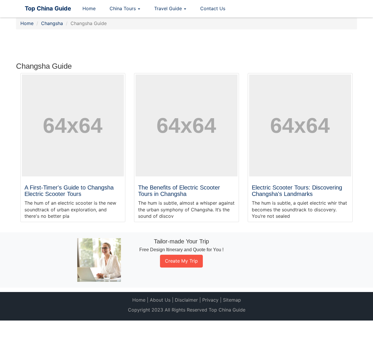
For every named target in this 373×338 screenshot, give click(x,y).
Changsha (52, 23)
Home (89, 8)
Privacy (210, 300)
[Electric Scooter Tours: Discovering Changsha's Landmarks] (300, 125)
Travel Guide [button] (168, 8)
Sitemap (232, 300)
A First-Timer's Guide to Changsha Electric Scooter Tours (69, 190)
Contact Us (212, 8)
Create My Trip (181, 261)
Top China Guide (48, 8)
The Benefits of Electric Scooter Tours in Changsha (179, 190)
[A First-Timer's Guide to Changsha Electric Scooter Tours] (73, 125)
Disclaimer (186, 300)
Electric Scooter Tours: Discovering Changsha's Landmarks (297, 190)
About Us (160, 300)
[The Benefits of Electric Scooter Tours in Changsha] (186, 125)
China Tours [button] (123, 8)
